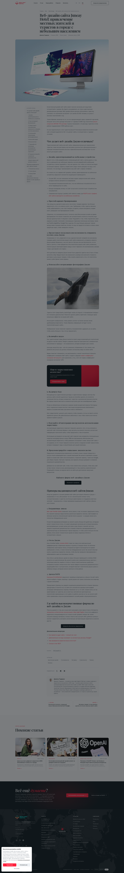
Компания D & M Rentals (54, 577)
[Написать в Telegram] (23, 840)
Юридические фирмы (78, 861)
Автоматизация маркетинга (48, 830)
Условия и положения (84, 869)
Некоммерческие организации (80, 842)
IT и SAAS (75, 824)
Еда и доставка (77, 835)
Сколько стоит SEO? (55, 643)
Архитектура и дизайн (53, 660)
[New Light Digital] (20, 3)
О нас (41, 3)
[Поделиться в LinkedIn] (60, 671)
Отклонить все (23, 865)
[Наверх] (61, 869)
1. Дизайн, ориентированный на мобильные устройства (34, 116)
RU (82, 3)
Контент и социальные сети (48, 839)
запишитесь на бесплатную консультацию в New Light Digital (65, 612)
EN (76, 3)
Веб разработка (57, 650)
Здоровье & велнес (78, 838)
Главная (41, 11)
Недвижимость (77, 840)
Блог (46, 11)
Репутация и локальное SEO (48, 845)
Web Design (51, 11)
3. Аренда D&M (32, 173)
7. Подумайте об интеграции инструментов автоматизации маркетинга (32, 148)
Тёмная (96, 869)
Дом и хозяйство (77, 833)
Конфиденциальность (67, 869)
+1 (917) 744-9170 (19, 833)
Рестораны (74, 660)
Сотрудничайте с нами (58, 381)
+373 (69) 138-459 (19, 829)
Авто (106, 869)
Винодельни (76, 828)
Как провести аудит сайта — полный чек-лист (63, 635)
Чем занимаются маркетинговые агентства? (62, 641)
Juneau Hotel (64, 543)
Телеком (92, 660)
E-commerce (76, 821)
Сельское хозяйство (78, 849)
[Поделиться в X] (56, 671)
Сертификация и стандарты (80, 852)
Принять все (10, 865)
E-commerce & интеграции (48, 823)
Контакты (65, 3)
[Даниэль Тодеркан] (51, 680)
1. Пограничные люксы (33, 168)
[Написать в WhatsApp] (16, 840)
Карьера (95, 826)
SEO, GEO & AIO (45, 828)
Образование (76, 845)
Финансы (50, 663)
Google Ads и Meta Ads (47, 825)
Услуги (35, 3)
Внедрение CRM (45, 837)
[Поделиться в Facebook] (64, 671)
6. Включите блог (32, 142)
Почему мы (96, 819)
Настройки (16, 868)
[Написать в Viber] (20, 840)
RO (79, 3)
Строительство (83, 660)
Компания (96, 816)
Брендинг (43, 832)
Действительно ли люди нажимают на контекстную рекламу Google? (70, 638)
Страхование (76, 854)
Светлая (102, 869)
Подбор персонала (77, 847)
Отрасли (58, 3)
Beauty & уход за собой (79, 819)
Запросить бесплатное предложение (73, 626)
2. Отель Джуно (32, 171)
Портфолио (95, 824)
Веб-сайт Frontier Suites (54, 511)
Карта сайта (76, 869)
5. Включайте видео (33, 139)
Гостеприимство (65, 660)
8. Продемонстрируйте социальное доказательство (34, 156)
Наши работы (49, 3)
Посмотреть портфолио (73, 482)
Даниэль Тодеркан (44, 35)
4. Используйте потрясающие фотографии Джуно (33, 135)
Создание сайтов (45, 848)
